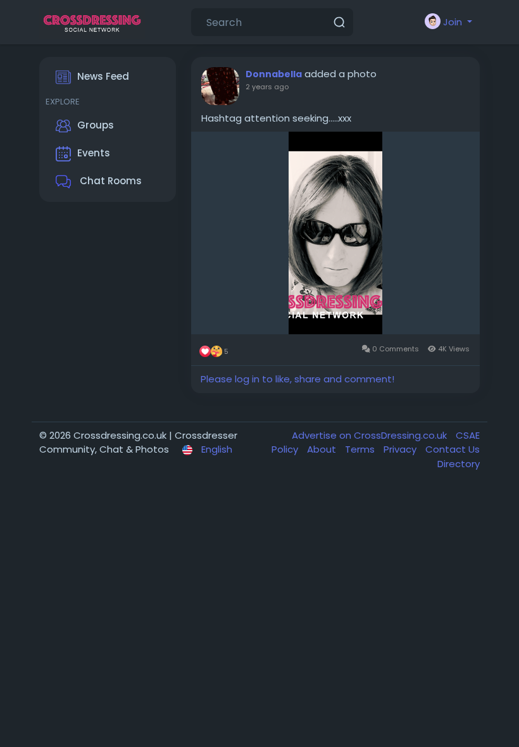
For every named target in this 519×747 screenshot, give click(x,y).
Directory (458, 463)
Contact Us (452, 449)
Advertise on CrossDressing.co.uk (370, 435)
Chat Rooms (109, 180)
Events (93, 153)
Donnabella (274, 74)
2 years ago (267, 87)
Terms (361, 449)
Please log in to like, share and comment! (297, 379)
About (323, 449)
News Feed (103, 76)
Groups (95, 125)
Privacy (401, 449)
